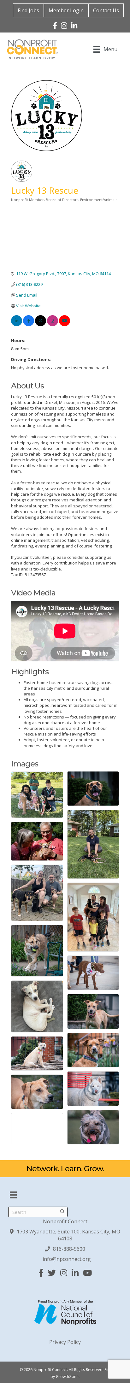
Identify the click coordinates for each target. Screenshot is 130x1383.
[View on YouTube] (64, 325)
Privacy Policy (65, 1342)
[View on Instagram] (52, 325)
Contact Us (106, 10)
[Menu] (13, 1195)
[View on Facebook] (28, 325)
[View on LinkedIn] (16, 325)
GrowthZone (67, 1376)
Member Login (66, 10)
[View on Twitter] (40, 325)
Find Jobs (28, 10)
